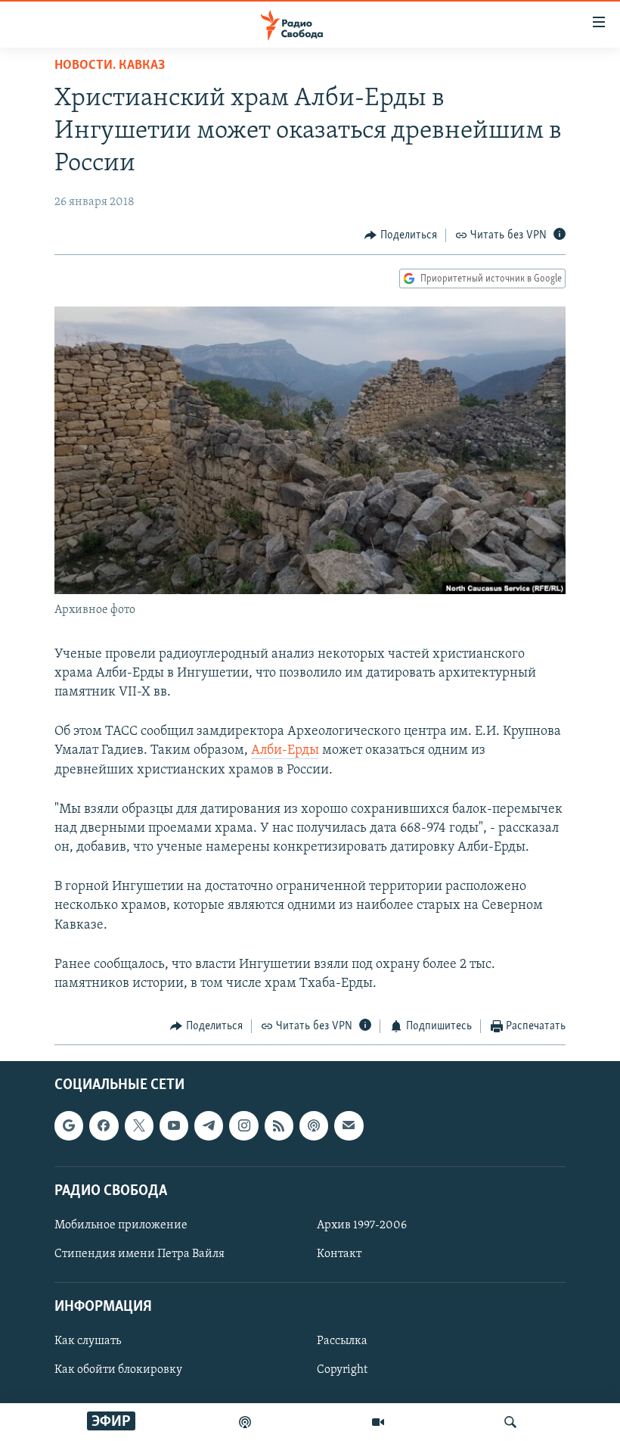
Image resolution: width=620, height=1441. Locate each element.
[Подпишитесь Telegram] (208, 1125)
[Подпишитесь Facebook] (103, 1125)
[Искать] (510, 1422)
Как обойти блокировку (118, 1370)
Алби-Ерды (285, 751)
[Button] (400, 235)
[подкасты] (245, 1422)
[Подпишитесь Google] (68, 1125)
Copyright (342, 1370)
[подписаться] (348, 1125)
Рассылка (342, 1341)
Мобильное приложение (121, 1225)
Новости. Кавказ (109, 66)
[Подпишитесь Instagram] (243, 1125)
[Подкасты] (313, 1125)
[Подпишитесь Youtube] (174, 1125)
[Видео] (378, 1422)
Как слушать (87, 1341)
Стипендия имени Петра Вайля (139, 1254)
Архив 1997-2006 (362, 1225)
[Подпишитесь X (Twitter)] (139, 1125)
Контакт (339, 1254)
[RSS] (279, 1125)
